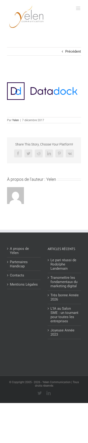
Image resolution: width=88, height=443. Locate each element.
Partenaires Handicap (19, 264)
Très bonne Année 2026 (64, 297)
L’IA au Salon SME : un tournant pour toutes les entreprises (64, 314)
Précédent (73, 51)
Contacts (17, 275)
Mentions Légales (24, 284)
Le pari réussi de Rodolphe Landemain (63, 264)
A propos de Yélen (19, 251)
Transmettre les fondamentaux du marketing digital (63, 282)
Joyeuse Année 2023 (62, 332)
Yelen (15, 120)
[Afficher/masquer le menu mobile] (78, 8)
